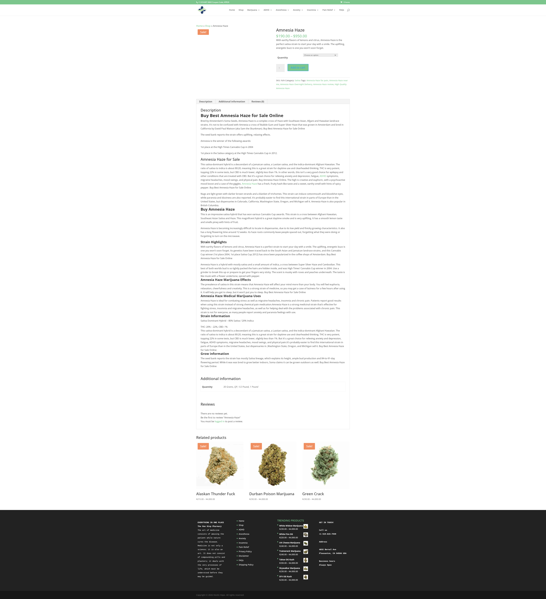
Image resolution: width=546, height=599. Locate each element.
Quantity (282, 57)
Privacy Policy (245, 551)
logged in (220, 421)
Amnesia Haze (249, 183)
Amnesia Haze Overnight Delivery (296, 84)
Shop (241, 10)
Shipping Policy (246, 564)
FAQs (341, 10)
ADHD (266, 10)
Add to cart (298, 67)
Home (232, 10)
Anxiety (296, 10)
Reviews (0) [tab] (258, 101)
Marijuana (252, 10)
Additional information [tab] (232, 101)
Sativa (297, 80)
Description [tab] (205, 101)
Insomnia (311, 10)
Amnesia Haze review (323, 84)
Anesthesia (281, 10)
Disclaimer (244, 555)
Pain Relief (327, 10)
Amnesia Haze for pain (317, 80)
